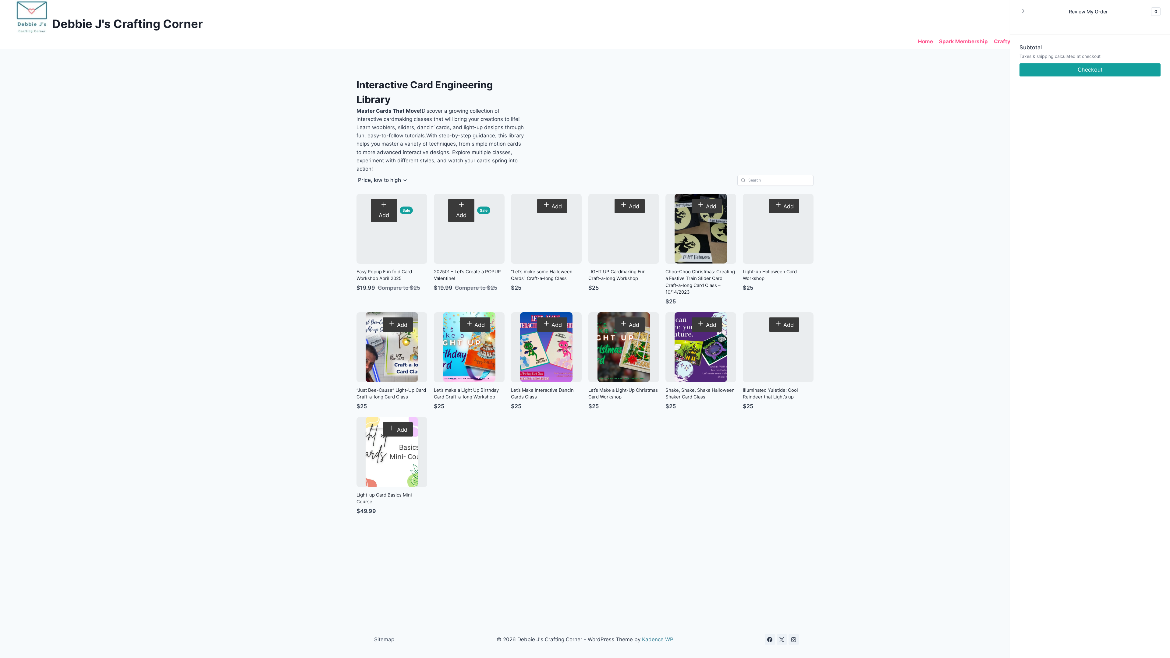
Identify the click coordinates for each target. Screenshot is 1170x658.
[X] (782, 639)
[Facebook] (770, 639)
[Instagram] (794, 639)
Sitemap (384, 639)
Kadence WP (657, 639)
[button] (382, 180)
